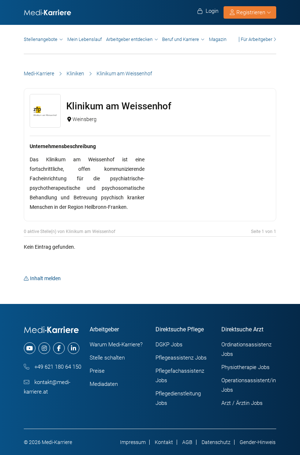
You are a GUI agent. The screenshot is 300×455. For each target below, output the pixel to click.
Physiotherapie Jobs (245, 367)
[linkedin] (73, 348)
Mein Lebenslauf (84, 39)
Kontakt (164, 442)
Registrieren (251, 12)
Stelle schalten (107, 357)
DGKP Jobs (169, 344)
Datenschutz (216, 442)
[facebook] (59, 348)
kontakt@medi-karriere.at (47, 387)
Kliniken (75, 73)
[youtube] (29, 348)
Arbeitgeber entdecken (129, 39)
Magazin (217, 39)
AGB (187, 442)
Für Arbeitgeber (256, 39)
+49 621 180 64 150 (57, 367)
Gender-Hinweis (257, 442)
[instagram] (44, 348)
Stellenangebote (40, 39)
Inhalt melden (45, 278)
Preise (97, 371)
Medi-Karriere (39, 73)
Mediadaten (104, 384)
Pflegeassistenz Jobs (181, 357)
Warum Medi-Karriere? (116, 344)
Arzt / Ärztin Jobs (242, 403)
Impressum (133, 442)
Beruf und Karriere (180, 39)
